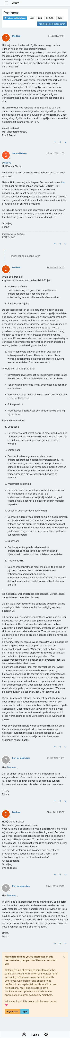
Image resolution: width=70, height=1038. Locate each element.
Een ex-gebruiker (21, 758)
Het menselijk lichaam (16, 18)
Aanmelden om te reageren (52, 24)
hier (63, 182)
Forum (15, 3)
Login (24, 1011)
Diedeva (16, 36)
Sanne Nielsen (19, 153)
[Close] (64, 956)
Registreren (12, 1011)
